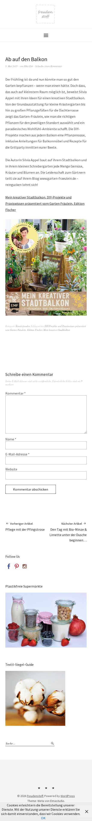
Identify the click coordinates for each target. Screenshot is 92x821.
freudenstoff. (35, 796)
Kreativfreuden (23, 326)
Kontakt (39, 789)
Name (10, 439)
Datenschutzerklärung (53, 789)
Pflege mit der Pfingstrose (25, 527)
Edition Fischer (34, 329)
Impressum (46, 789)
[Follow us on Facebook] (8, 566)
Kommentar (15, 393)
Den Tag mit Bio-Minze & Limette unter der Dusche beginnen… (68, 532)
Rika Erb (28, 66)
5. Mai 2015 (11, 66)
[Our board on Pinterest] (16, 566)
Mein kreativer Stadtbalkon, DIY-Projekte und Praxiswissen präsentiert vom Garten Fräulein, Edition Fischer (45, 203)
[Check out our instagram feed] (24, 566)
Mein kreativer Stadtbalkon (56, 329)
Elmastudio (57, 801)
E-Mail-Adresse (17, 454)
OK (43, 818)
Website (11, 469)
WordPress (68, 796)
